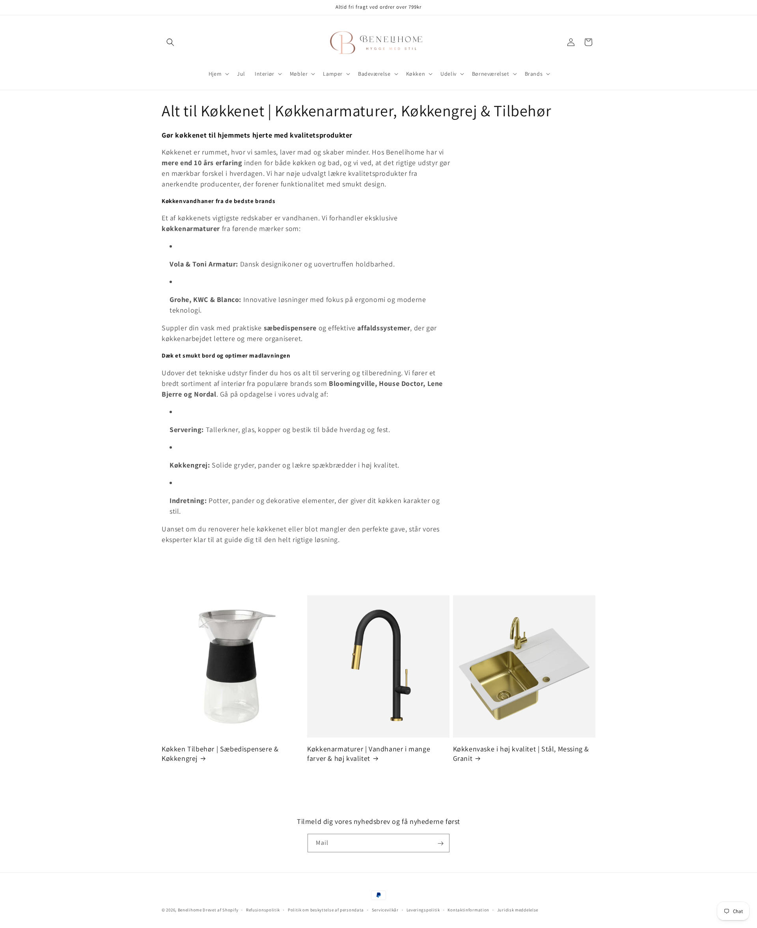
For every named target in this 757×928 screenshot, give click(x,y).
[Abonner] (440, 843)
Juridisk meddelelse (517, 909)
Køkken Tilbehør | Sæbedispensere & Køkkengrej (220, 753)
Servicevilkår (385, 909)
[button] (170, 42)
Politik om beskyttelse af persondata (326, 909)
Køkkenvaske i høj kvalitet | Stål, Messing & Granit (521, 753)
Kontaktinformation (468, 909)
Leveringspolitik (423, 909)
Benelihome (190, 910)
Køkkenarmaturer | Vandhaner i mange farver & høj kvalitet (368, 753)
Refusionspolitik (263, 909)
